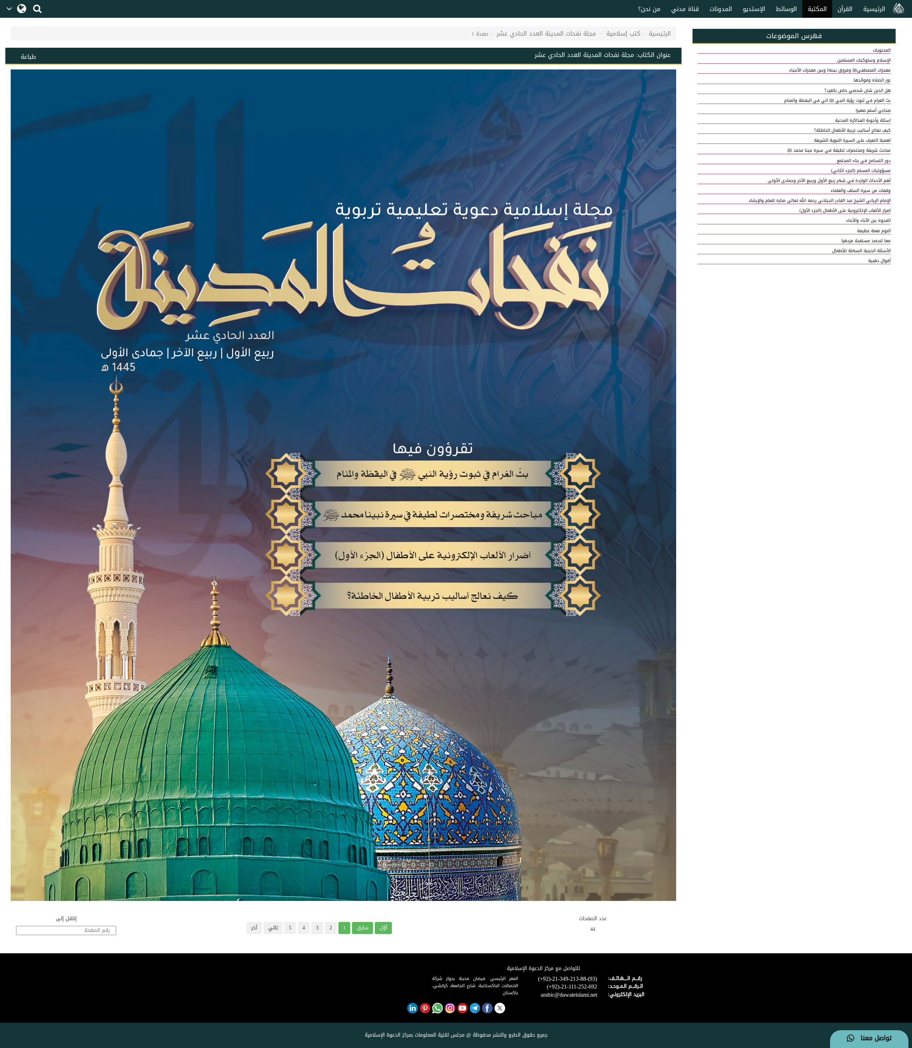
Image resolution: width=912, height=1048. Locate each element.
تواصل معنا (873, 1038)
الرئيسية (874, 9)
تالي (273, 928)
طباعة (28, 56)
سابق (362, 928)
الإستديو (754, 9)
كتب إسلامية (623, 33)
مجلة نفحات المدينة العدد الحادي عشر (547, 33)
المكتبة (817, 9)
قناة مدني (685, 9)
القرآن (845, 9)
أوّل (383, 928)
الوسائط (786, 9)
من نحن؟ (649, 9)
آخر (254, 928)
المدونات (721, 9)
